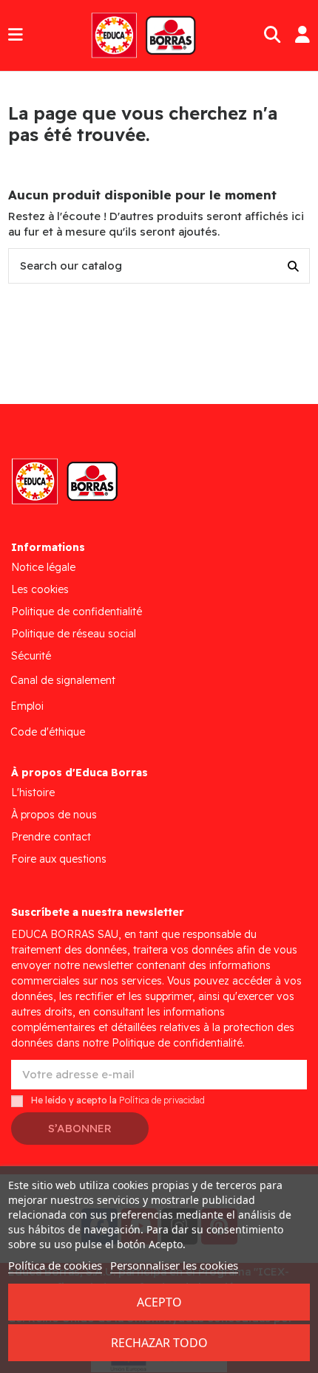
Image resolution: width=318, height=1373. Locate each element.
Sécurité (31, 655)
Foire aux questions (58, 859)
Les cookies (40, 589)
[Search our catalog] (293, 266)
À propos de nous (54, 814)
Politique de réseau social (73, 633)
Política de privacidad (162, 1100)
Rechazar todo (159, 1343)
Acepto (159, 1302)
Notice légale (43, 567)
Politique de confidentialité (76, 611)
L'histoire (33, 792)
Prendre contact (51, 836)
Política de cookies (55, 1265)
